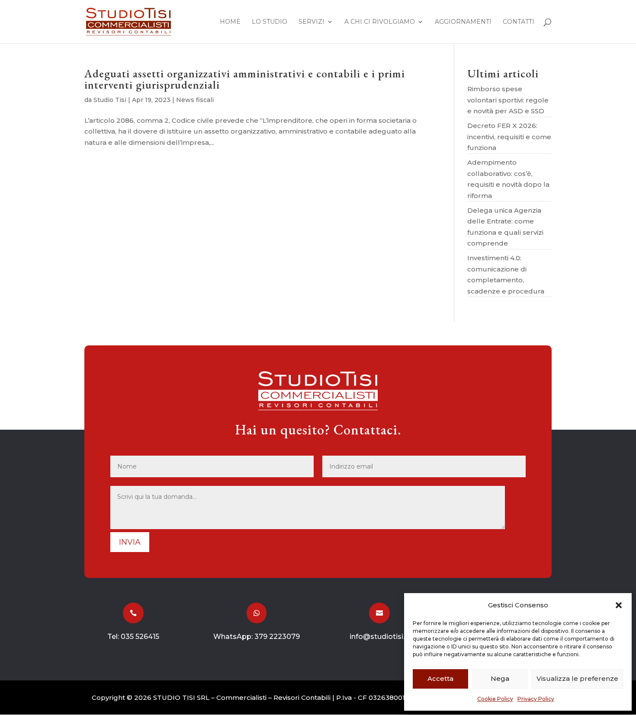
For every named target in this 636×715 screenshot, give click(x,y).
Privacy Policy (535, 699)
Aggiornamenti (463, 22)
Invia (130, 542)
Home (230, 22)
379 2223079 (277, 636)
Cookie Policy (495, 699)
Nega (500, 678)
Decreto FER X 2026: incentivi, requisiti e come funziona (509, 136)
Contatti (518, 22)
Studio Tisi (109, 100)
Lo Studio (269, 22)
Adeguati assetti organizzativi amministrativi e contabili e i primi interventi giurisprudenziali (244, 79)
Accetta (440, 678)
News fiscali (195, 100)
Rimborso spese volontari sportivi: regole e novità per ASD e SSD (508, 100)
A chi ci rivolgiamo (379, 22)
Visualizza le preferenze (577, 678)
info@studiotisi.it (379, 636)
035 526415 (140, 636)
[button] (618, 605)
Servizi (311, 22)
